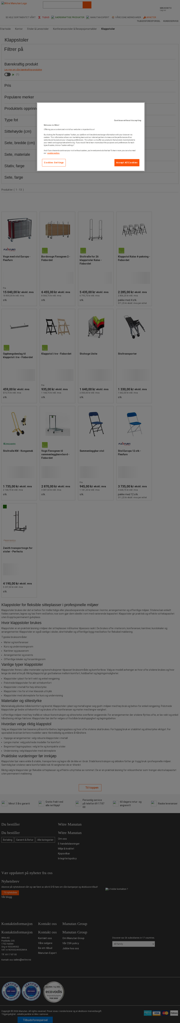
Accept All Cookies (127, 162)
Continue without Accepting (127, 120)
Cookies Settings (54, 162)
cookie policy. (53, 153)
